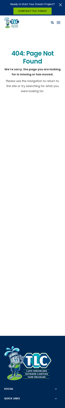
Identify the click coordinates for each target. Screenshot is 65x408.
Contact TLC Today (32, 11)
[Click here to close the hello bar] (60, 4)
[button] (52, 22)
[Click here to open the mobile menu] (58, 23)
